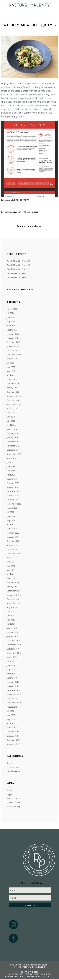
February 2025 (13, 383)
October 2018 (13, 698)
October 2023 (13, 450)
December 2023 (13, 441)
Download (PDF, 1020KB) (15, 200)
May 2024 (11, 421)
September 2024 (14, 404)
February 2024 (13, 433)
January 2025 (12, 387)
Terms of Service (39, 976)
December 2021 (13, 541)
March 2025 (12, 379)
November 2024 (14, 396)
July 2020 (10, 611)
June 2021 (11, 566)
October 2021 (13, 549)
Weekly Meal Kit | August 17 (18, 261)
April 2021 (11, 574)
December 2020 (13, 590)
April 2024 (11, 425)
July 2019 (10, 661)
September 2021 (14, 553)
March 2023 (12, 479)
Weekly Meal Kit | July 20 (17, 277)
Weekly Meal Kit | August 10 (18, 265)
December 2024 (13, 392)
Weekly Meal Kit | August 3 (18, 269)
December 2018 (13, 690)
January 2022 (12, 537)
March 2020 (12, 628)
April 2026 (11, 325)
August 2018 (12, 707)
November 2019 (14, 644)
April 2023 (11, 475)
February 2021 (13, 582)
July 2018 (10, 711)
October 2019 (13, 649)
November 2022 (14, 495)
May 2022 (11, 520)
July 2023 (10, 462)
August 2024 (12, 408)
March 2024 (12, 429)
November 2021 (14, 545)
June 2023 (11, 466)
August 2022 (12, 508)
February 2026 (13, 334)
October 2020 (13, 599)
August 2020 (12, 607)
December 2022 (13, 491)
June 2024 (11, 416)
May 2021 (11, 570)
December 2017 (13, 740)
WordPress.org (13, 806)
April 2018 (11, 723)
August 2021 (12, 557)
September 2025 (14, 354)
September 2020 (14, 603)
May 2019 (11, 669)
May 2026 (11, 321)
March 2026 (12, 330)
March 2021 (12, 578)
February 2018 (13, 731)
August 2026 (12, 309)
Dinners (10, 763)
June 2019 (11, 665)
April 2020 (11, 624)
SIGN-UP (30, 905)
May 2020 (11, 620)
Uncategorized (13, 767)
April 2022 (11, 524)
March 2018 (12, 727)
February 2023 (13, 483)
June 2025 (11, 367)
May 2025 (11, 371)
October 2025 (13, 350)
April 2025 (11, 375)
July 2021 (10, 561)
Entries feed (12, 798)
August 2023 (12, 458)
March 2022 (12, 528)
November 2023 (14, 446)
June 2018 (11, 715)
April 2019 (11, 673)
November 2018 (14, 694)
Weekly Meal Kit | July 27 (17, 273)
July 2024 (10, 412)
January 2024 (12, 437)
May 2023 (11, 470)
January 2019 (12, 686)
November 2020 (14, 595)
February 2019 (13, 682)
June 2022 (11, 516)
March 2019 (12, 678)
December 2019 (13, 640)
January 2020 (12, 636)
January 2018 (12, 736)
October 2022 (13, 499)
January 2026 (12, 338)
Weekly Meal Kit (13, 212)
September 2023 (14, 454)
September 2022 (14, 504)
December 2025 (13, 342)
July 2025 (10, 363)
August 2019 (12, 657)
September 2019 (14, 653)
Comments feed (13, 802)
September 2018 (14, 702)
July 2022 (10, 512)
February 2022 (13, 533)
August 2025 (12, 358)
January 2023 (12, 487)
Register (10, 790)
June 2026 (11, 317)
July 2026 (10, 313)
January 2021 (12, 586)
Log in (9, 794)
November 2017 (14, 744)
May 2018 (11, 719)
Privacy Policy (19, 976)
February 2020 (13, 632)
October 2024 (13, 400)
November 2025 (14, 346)
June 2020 (11, 615)
